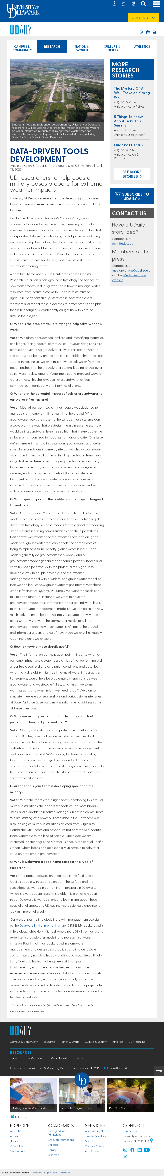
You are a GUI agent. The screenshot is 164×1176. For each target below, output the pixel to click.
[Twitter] (125, 1157)
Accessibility (64, 1173)
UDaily (14, 1141)
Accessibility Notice (97, 1131)
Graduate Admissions (61, 1139)
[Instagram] (125, 1150)
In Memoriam (36, 1058)
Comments (37, 1173)
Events (79, 1058)
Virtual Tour (17, 1146)
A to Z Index (92, 1151)
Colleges (53, 1144)
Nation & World (82, 48)
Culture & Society (112, 48)
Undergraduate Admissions (57, 1132)
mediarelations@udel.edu (130, 270)
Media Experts (59, 1058)
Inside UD (15, 1058)
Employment (17, 1151)
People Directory (95, 1136)
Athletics (142, 46)
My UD (89, 1141)
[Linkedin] (139, 1150)
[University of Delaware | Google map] (151, 1141)
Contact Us (130, 1131)
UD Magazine (137, 1041)
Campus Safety (94, 1146)
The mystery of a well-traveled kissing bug (132, 92)
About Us (15, 1131)
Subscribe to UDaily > (135, 196)
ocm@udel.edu (122, 243)
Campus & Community (22, 48)
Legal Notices (50, 1173)
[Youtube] (147, 1150)
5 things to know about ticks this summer (128, 120)
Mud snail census (128, 145)
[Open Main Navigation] (156, 4)
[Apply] (124, 4)
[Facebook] (132, 1150)
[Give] (134, 4)
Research (52, 46)
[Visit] (114, 4)
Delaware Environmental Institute (43, 925)
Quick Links (140, 18)
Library (52, 1149)
